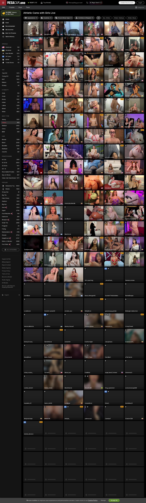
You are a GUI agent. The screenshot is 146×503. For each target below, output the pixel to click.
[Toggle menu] (3, 2)
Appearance (31, 18)
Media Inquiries (6, 268)
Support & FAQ (6, 259)
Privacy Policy (6, 271)
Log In (140, 2)
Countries (46, 18)
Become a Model (7, 277)
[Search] (87, 2)
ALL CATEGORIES (12, 249)
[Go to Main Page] (16, 2)
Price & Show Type (64, 18)
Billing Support (6, 262)
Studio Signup (6, 280)
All (98, 18)
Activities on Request (84, 18)
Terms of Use (6, 274)
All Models (5, 283)
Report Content (6, 265)
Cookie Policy (92, 500)
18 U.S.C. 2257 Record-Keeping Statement (8, 286)
